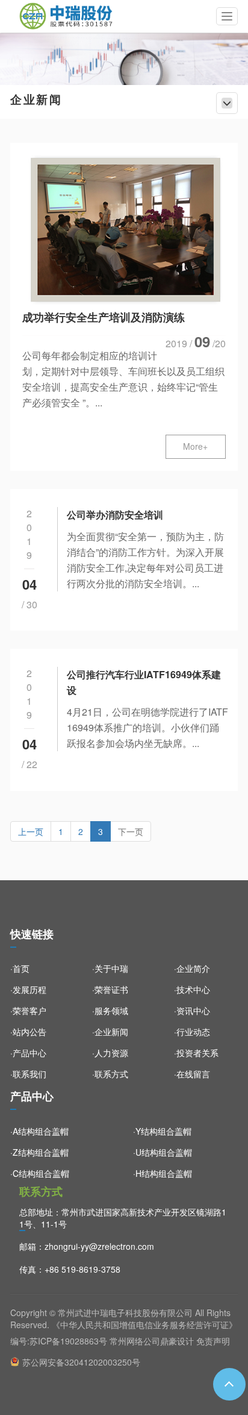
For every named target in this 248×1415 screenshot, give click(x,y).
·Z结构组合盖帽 (39, 1152)
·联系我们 (28, 1074)
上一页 (30, 831)
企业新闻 (36, 99)
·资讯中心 (192, 1010)
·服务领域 (110, 1010)
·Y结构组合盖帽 (162, 1131)
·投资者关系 (196, 1053)
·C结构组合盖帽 (39, 1173)
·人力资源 (110, 1053)
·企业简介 (192, 968)
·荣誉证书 (110, 989)
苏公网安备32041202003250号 (81, 1362)
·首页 (19, 968)
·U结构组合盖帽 (162, 1152)
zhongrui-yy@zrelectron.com (99, 1246)
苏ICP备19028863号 (68, 1341)
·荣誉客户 (28, 1010)
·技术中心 (192, 989)
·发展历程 (28, 989)
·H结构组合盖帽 (162, 1173)
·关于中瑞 (110, 968)
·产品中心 (28, 1053)
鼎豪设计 (177, 1341)
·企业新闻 (110, 1032)
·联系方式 (110, 1074)
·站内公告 (28, 1032)
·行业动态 (192, 1032)
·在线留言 (192, 1074)
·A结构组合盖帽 (39, 1131)
